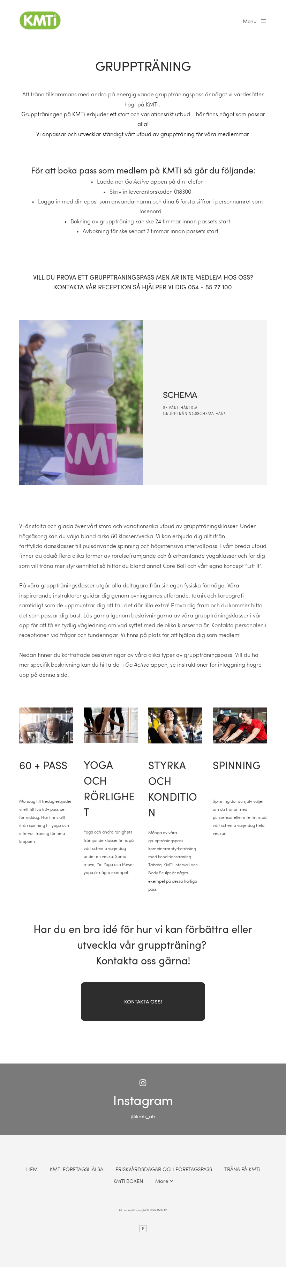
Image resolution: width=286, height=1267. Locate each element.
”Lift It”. (253, 565)
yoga (212, 555)
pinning (129, 545)
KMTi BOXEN (128, 1180)
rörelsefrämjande (134, 555)
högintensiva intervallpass (184, 545)
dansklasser (59, 545)
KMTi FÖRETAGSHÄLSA (76, 1168)
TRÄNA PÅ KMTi (242, 1168)
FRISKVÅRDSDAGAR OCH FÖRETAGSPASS (163, 1168)
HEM (32, 1168)
